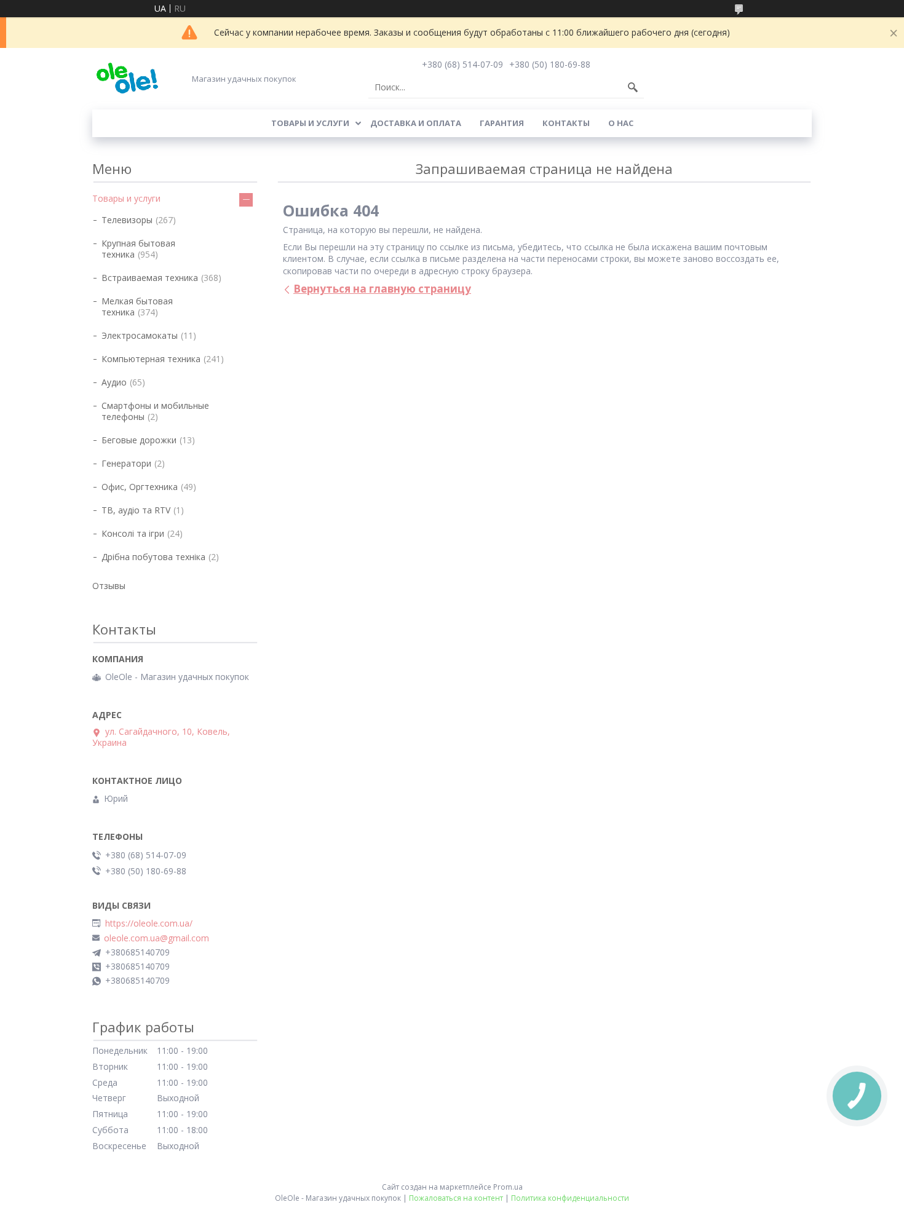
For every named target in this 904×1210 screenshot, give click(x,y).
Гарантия (502, 123)
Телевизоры (127, 220)
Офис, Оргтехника (139, 486)
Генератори (126, 463)
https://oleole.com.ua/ (148, 923)
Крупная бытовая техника (138, 248)
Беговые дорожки (138, 440)
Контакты (566, 123)
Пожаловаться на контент (456, 1198)
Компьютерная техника (150, 359)
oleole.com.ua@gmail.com (156, 938)
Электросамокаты (139, 335)
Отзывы (108, 585)
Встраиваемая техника (149, 277)
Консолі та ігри (132, 533)
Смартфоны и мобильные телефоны (155, 411)
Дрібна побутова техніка (153, 557)
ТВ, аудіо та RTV (135, 510)
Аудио (114, 382)
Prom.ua (508, 1187)
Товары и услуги (310, 123)
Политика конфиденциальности (570, 1198)
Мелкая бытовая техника (137, 306)
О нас (620, 123)
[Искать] (632, 87)
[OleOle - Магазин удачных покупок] (127, 78)
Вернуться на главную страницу (382, 289)
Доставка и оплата (415, 123)
